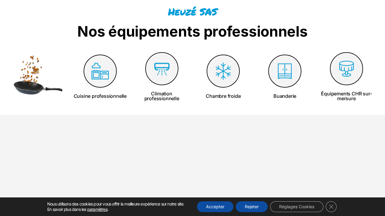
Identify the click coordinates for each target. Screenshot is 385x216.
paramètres (97, 209)
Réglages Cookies (296, 206)
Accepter (215, 206)
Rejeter (252, 206)
